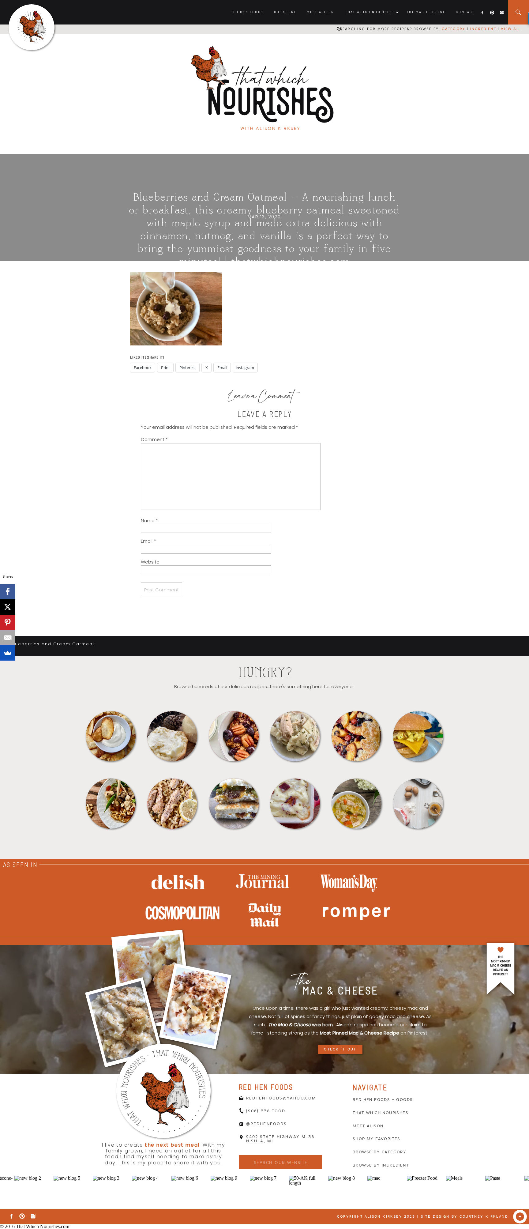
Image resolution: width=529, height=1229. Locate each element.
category (454, 28)
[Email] (7, 637)
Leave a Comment (261, 397)
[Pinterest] (7, 622)
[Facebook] (7, 591)
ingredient (482, 28)
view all (511, 28)
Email (148, 541)
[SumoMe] (7, 653)
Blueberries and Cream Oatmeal (52, 644)
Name (149, 520)
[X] (7, 607)
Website (150, 562)
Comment (154, 439)
